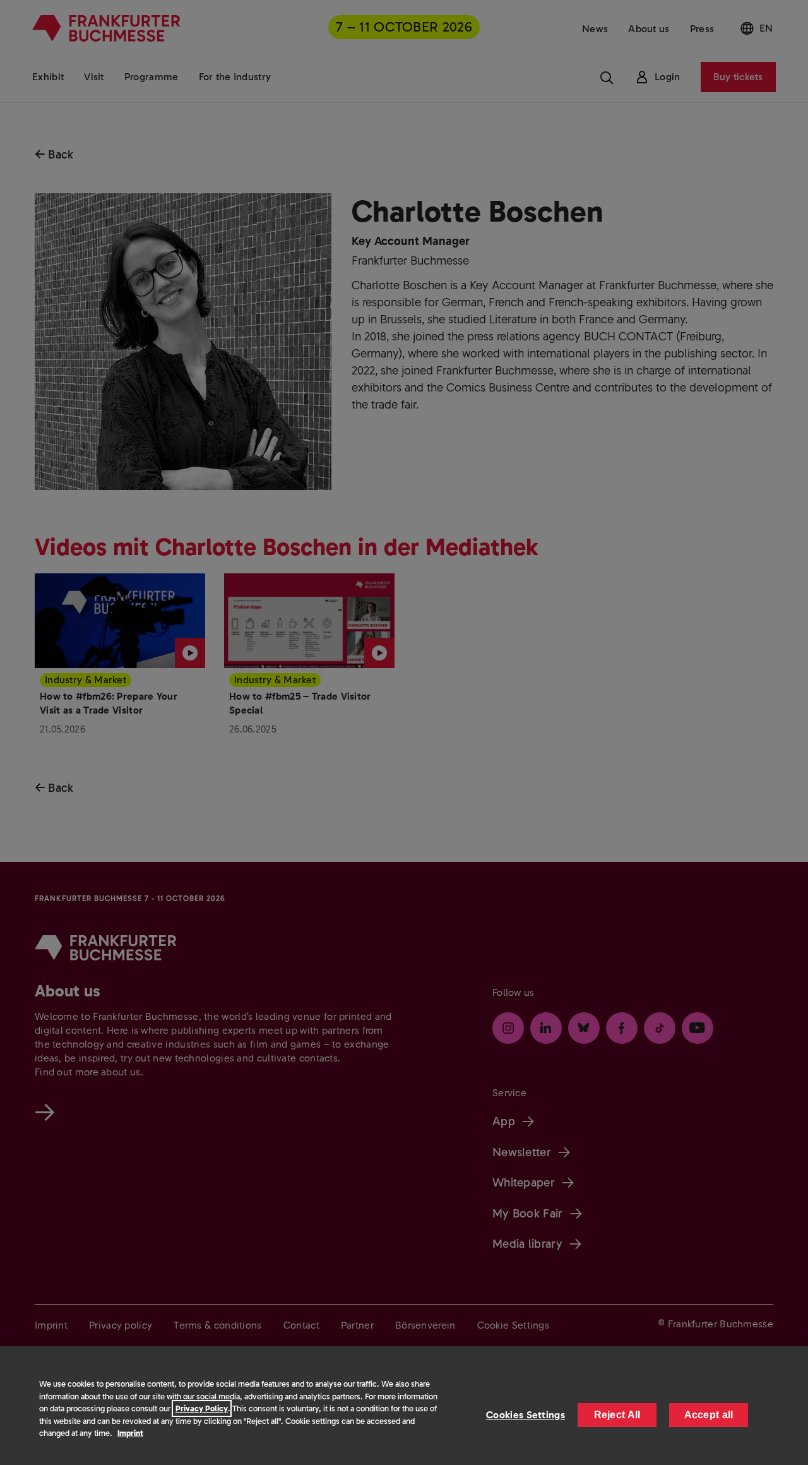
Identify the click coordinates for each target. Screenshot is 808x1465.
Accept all (709, 1414)
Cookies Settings (525, 1415)
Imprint (130, 1433)
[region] (404, 1405)
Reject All (617, 1414)
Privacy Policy (201, 1408)
